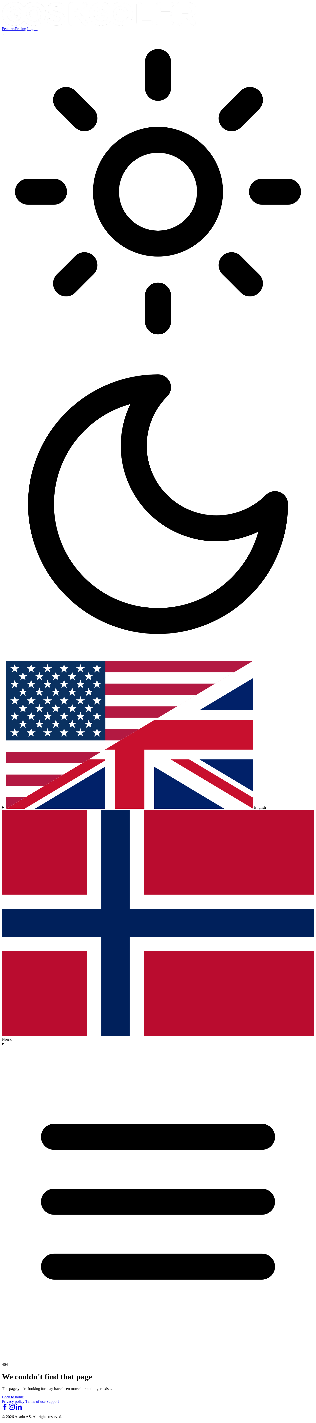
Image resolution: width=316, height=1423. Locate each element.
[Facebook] (5, 1408)
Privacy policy (13, 1401)
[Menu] (158, 1200)
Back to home (13, 1397)
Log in (32, 29)
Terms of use (35, 1401)
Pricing (20, 29)
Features (8, 29)
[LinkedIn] (19, 1408)
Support (52, 1401)
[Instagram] (12, 1408)
